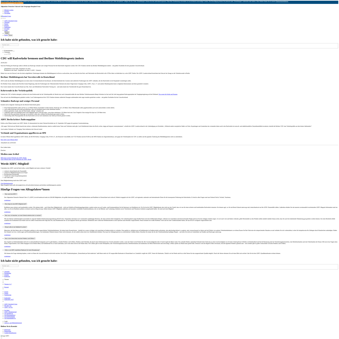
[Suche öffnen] (3, 18)
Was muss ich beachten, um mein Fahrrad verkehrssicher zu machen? (23, 215)
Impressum (7, 329)
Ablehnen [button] (3, 3)
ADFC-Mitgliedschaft (10, 312)
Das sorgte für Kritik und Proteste (168, 94)
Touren (6, 24)
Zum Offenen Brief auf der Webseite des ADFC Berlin (16, 159)
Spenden (6, 11)
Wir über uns (7, 305)
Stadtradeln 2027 (9, 299)
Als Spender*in (8, 313)
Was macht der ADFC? (11, 194)
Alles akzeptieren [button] (18, 3)
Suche (6, 35)
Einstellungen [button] (10, 3)
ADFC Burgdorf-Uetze (10, 21)
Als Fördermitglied (9, 316)
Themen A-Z (7, 284)
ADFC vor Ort (8, 307)
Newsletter (7, 13)
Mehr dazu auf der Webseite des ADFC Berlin (13, 158)
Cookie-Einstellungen (10, 333)
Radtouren (7, 276)
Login (6, 30)
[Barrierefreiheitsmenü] (1, 18)
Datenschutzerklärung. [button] (282, 1)
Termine (6, 275)
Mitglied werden (8, 10)
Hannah (6, 25)
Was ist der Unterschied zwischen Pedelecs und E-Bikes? (20, 238)
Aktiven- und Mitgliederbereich (13, 323)
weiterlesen (7, 200)
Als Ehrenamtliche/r (9, 315)
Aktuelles (7, 22)
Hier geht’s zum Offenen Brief (9, 139)
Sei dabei (6, 29)
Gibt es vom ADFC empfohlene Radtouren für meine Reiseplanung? (22, 250)
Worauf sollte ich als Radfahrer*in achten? (15, 227)
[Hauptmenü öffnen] (5, 18)
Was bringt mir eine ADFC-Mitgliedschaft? (15, 204)
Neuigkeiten (7, 273)
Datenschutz (7, 331)
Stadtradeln (7, 27)
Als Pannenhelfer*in (10, 318)
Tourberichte (7, 295)
